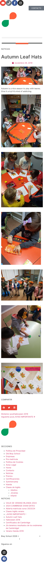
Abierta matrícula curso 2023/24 (20, 508)
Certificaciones (12, 479)
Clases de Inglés (13, 487)
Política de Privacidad (15, 451)
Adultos (14, 490)
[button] (22, 37)
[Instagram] (20, 3)
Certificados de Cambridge (18, 522)
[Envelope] (3, 3)
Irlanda (9, 484)
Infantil (14, 495)
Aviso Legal (11, 465)
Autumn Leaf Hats (14, 517)
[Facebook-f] (15, 3)
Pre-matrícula (12, 459)
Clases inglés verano (15, 511)
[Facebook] (4, 559)
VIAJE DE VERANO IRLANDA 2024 (21, 503)
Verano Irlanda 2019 (15, 531)
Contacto (10, 470)
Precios (9, 476)
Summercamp (12, 481)
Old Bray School (13, 453)
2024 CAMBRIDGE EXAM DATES (20, 506)
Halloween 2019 (13, 520)
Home (8, 467)
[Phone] (9, 3)
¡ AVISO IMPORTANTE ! (16, 514)
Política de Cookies (14, 462)
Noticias (9, 473)
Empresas (10, 456)
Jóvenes (14, 493)
